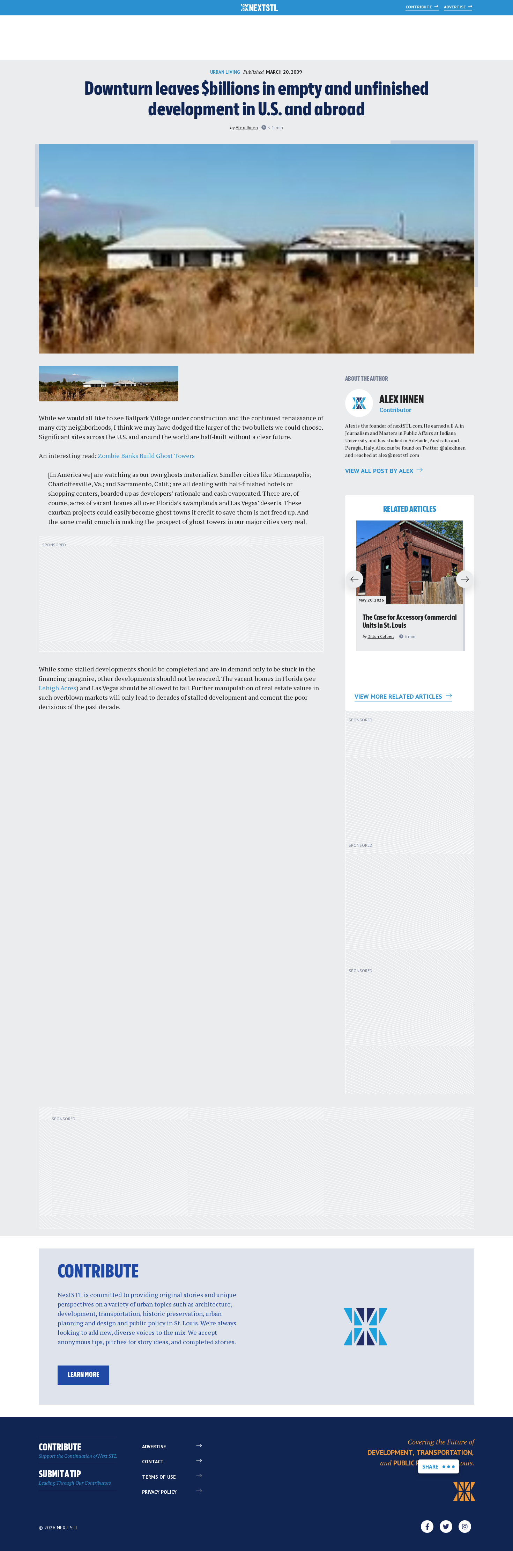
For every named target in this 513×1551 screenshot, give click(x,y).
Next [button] (468, 579)
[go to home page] (259, 8)
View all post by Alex (380, 471)
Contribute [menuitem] (78, 1451)
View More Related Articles (399, 696)
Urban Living (225, 72)
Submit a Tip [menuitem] (75, 1478)
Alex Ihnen (247, 127)
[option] (410, 586)
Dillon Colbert (380, 636)
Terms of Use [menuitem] (159, 1477)
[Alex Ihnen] (359, 403)
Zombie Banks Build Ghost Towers (146, 455)
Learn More (83, 1375)
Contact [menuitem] (153, 1461)
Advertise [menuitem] (154, 1446)
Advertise (455, 6)
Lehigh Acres (57, 688)
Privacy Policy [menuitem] (159, 1492)
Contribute (419, 6)
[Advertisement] (181, 598)
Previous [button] (351, 579)
